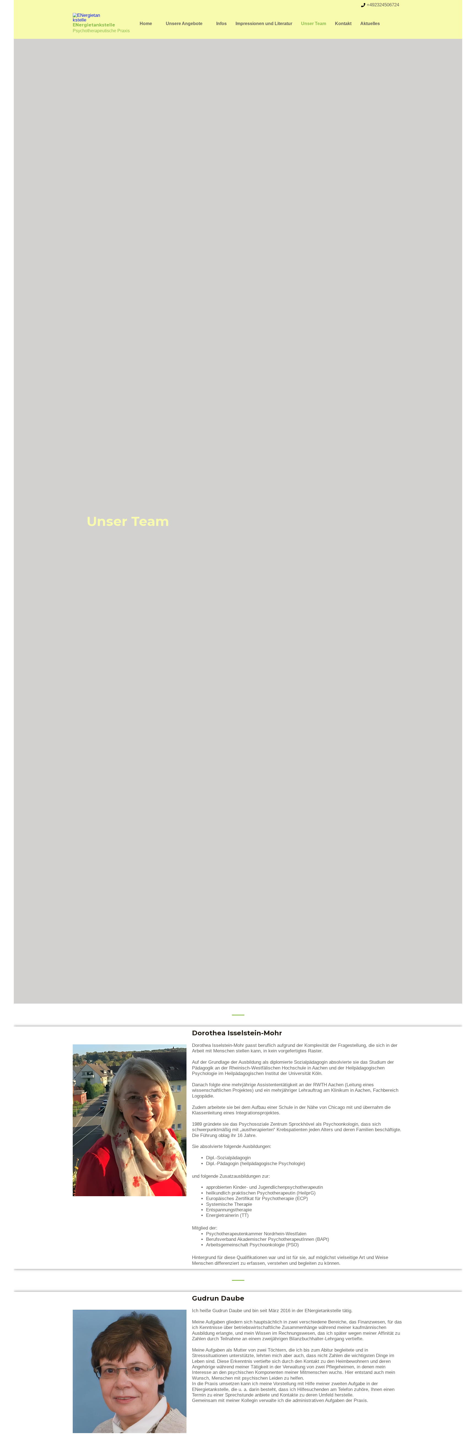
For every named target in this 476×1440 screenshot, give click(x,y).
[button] (154, 23)
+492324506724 (383, 4)
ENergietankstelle (94, 25)
